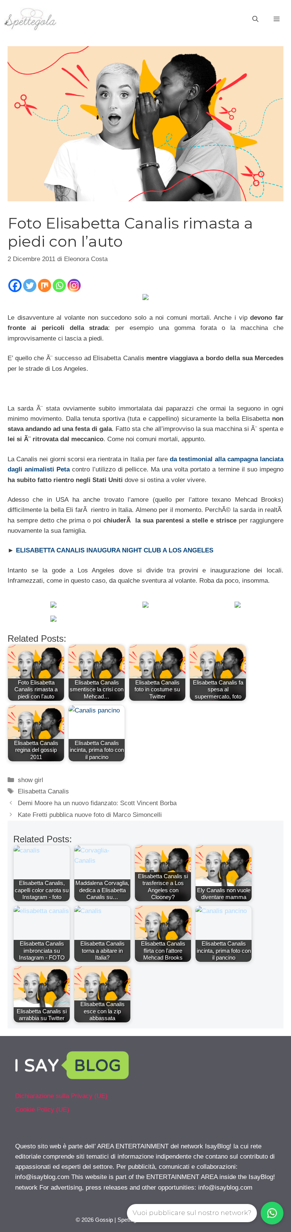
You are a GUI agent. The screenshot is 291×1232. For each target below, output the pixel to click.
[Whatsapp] (59, 285)
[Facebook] (15, 285)
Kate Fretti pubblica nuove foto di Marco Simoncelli (90, 814)
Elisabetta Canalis (43, 791)
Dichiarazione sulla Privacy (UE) (61, 1096)
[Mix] (44, 285)
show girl (30, 780)
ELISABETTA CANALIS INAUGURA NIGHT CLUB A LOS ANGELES (114, 550)
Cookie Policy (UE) (42, 1109)
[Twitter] (29, 285)
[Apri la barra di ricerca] (255, 19)
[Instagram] (74, 285)
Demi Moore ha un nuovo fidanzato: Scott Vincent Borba (97, 803)
